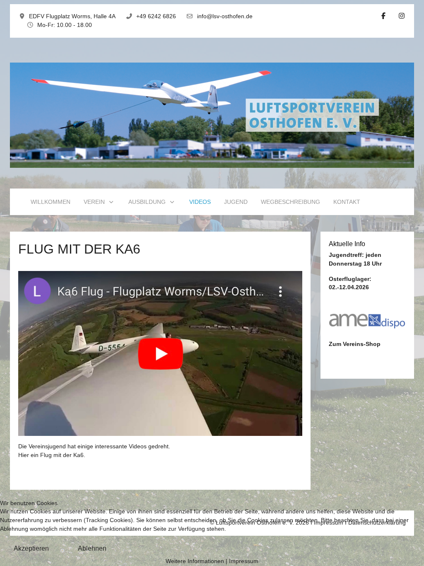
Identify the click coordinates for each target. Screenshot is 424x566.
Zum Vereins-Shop (355, 344)
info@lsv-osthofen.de (225, 16)
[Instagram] (402, 15)
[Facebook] (383, 15)
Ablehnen (92, 548)
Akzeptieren (31, 548)
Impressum (243, 561)
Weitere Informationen (195, 561)
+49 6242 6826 (156, 16)
